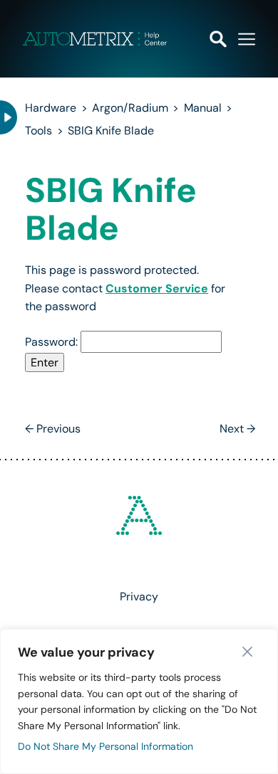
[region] (139, 701)
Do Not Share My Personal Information (105, 746)
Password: (53, 341)
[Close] (250, 651)
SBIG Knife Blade (111, 130)
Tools (38, 130)
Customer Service (156, 288)
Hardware (50, 107)
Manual (203, 107)
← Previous (53, 428)
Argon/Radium (130, 107)
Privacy (139, 596)
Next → (237, 428)
